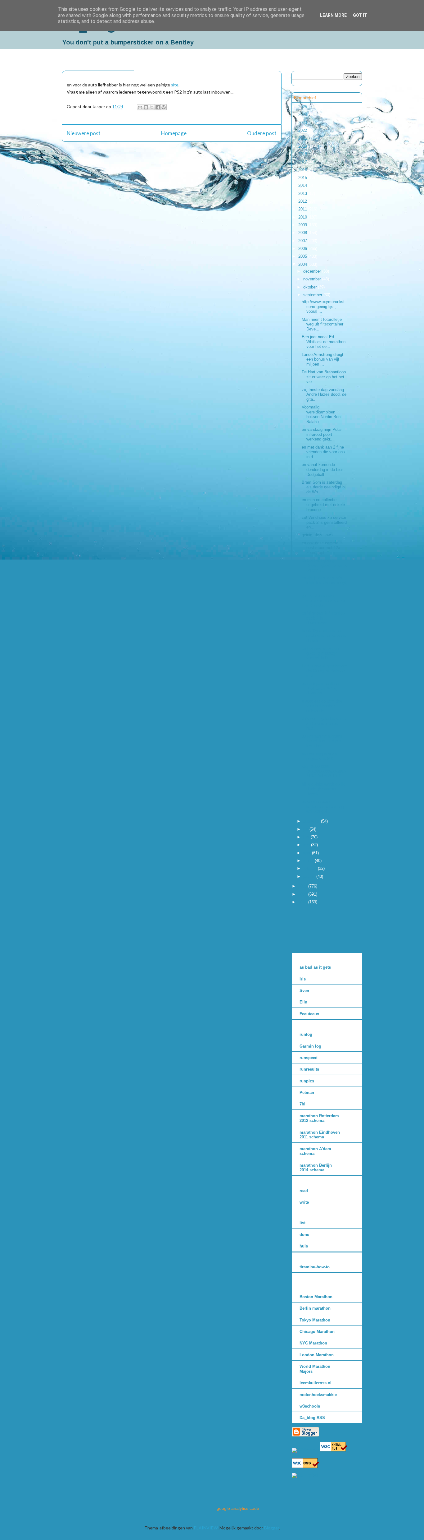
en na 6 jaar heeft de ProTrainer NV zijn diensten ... (320, 688)
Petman (307, 1092)
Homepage (174, 133)
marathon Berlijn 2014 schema (316, 1168)
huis (304, 1246)
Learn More (333, 15)
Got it (360, 15)
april (307, 853)
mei (307, 844)
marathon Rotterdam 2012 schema (319, 1118)
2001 (303, 902)
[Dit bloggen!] (146, 107)
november (312, 279)
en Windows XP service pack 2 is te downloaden (323, 618)
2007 (303, 240)
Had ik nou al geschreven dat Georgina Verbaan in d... (324, 671)
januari (309, 876)
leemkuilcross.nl (316, 1383)
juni (307, 837)
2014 (303, 185)
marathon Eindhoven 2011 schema (320, 1135)
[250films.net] (305, 1450)
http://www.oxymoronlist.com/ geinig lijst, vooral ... (324, 306)
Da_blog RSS (312, 1417)
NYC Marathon (313, 1343)
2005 (303, 256)
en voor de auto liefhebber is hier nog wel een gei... (323, 806)
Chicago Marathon (317, 1331)
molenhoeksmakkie (318, 1394)
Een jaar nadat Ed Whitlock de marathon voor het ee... (323, 341)
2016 (303, 170)
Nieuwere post (84, 133)
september (313, 295)
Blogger (271, 1527)
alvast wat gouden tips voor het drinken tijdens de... (322, 706)
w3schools (310, 1406)
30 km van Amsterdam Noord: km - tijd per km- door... (322, 741)
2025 (303, 106)
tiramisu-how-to (315, 1267)
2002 (303, 894)
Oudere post (262, 133)
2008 (303, 232)
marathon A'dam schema (315, 1151)
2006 (303, 248)
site (174, 84)
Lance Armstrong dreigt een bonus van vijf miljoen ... (322, 359)
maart (309, 860)
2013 (303, 193)
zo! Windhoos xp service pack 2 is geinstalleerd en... (324, 522)
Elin (303, 1002)
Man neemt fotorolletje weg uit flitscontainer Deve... (322, 324)
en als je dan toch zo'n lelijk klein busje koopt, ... (324, 583)
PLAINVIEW (206, 1527)
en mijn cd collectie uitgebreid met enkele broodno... (323, 504)
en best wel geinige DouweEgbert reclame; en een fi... (324, 565)
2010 (303, 217)
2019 (303, 146)
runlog (306, 1034)
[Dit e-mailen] (140, 107)
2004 (303, 264)
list (302, 1222)
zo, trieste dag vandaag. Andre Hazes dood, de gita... (324, 394)
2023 (303, 122)
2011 (303, 209)
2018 (303, 154)
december (312, 271)
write (304, 1202)
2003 (303, 886)
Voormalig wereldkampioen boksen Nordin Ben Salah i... (321, 414)
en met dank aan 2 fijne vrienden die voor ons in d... (323, 452)
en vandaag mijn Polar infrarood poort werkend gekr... (322, 434)
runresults (309, 1069)
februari (310, 868)
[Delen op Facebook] (158, 107)
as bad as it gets (315, 967)
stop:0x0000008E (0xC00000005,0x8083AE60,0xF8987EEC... (324, 771)
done (304, 1234)
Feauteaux (309, 1014)
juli (306, 829)
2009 (303, 225)
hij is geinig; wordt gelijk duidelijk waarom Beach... (323, 789)
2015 (303, 177)
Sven (304, 990)
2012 (303, 201)
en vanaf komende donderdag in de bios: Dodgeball (323, 469)
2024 (303, 114)
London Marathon (317, 1355)
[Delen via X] (152, 107)
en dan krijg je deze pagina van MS (319, 756)
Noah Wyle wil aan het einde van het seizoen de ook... (324, 635)
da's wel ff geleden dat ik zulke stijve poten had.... (324, 723)
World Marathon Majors (315, 1369)
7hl (302, 1104)
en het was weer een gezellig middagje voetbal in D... (320, 653)
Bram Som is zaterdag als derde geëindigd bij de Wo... (324, 487)
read (304, 1190)
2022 (303, 130)
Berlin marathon (315, 1308)
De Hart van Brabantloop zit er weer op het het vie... (324, 377)
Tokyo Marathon (315, 1320)
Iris (303, 979)
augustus (312, 821)
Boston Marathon (316, 1296)
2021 (303, 138)
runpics (307, 1081)
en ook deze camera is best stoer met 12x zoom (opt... (322, 548)
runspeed (309, 1057)
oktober (310, 287)
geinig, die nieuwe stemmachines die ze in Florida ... (323, 600)
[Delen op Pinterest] (163, 107)
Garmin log (310, 1046)
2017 (303, 161)
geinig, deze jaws (317, 535)
